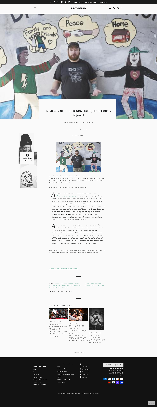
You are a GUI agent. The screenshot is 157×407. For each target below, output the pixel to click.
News (87, 283)
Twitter (85, 374)
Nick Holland (96, 283)
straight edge (54, 285)
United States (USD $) (112, 365)
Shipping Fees (62, 371)
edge (57, 283)
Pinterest (86, 369)
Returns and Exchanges (65, 374)
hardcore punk (67, 283)
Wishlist (37, 364)
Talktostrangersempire (67, 196)
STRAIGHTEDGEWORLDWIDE (72, 393)
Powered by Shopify (91, 393)
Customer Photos (63, 369)
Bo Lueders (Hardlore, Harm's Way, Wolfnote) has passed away (97, 337)
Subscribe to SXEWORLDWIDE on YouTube (63, 268)
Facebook (85, 372)
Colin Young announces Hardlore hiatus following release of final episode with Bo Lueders (58, 329)
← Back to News (78, 352)
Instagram (86, 364)
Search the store (40, 366)
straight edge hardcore (72, 285)
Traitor (65, 287)
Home (35, 369)
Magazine (60, 376)
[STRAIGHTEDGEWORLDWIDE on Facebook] (55, 2)
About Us (37, 374)
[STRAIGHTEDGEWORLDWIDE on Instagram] (51, 2)
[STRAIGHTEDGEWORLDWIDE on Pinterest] (58, 2)
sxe (98, 285)
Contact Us (38, 377)
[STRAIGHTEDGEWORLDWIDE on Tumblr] (66, 2)
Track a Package (40, 384)
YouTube (85, 366)
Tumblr (84, 377)
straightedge (89, 285)
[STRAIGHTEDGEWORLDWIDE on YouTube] (62, 2)
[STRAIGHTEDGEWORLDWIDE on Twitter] (69, 2)
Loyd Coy (78, 283)
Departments (38, 372)
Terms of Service (63, 379)
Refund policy (62, 382)
